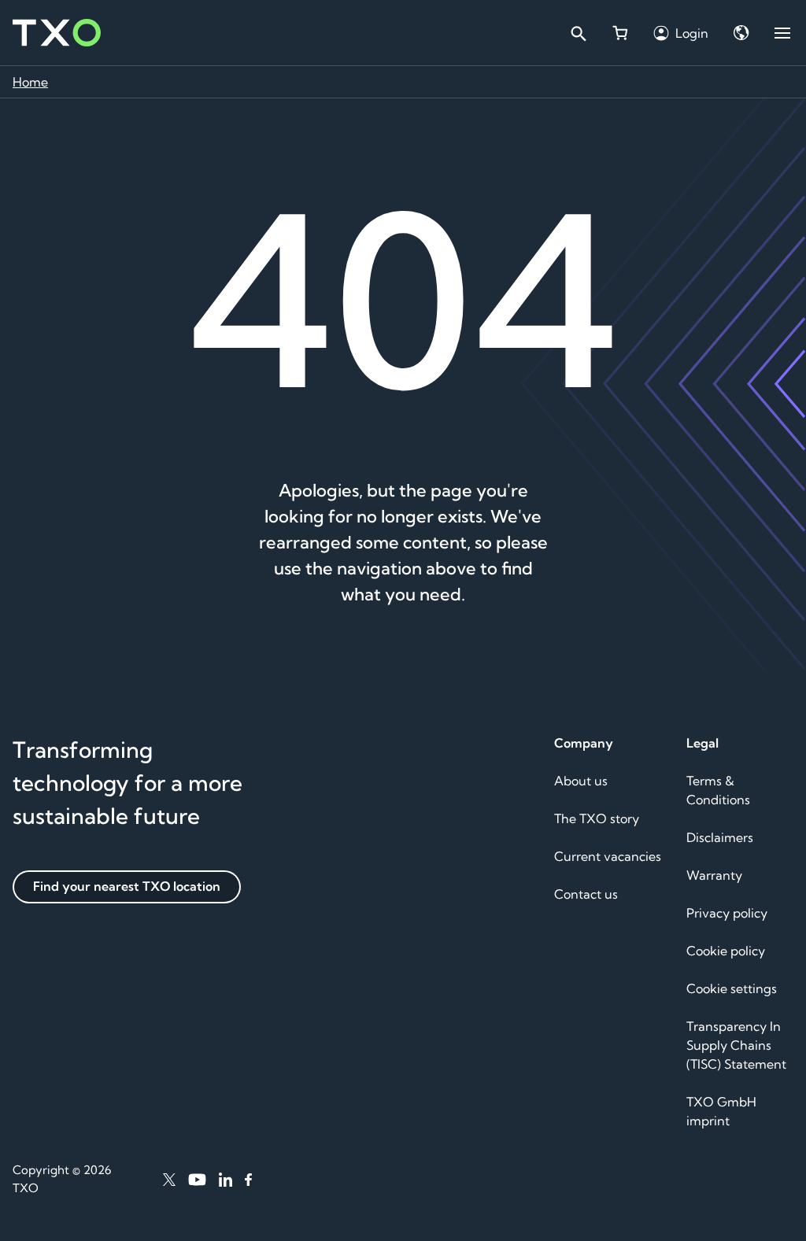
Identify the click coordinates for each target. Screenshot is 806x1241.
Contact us (586, 894)
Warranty (714, 875)
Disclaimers (719, 837)
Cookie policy (725, 950)
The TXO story (596, 818)
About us (581, 781)
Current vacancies (607, 856)
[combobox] (577, 33)
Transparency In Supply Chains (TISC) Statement (736, 1045)
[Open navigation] (782, 33)
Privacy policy (726, 913)
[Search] (577, 33)
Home (30, 82)
